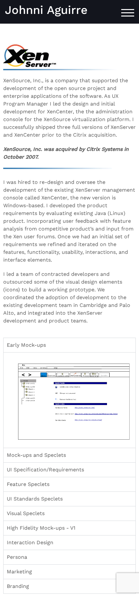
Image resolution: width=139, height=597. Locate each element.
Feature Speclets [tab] (28, 484)
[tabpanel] (69, 400)
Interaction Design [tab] (30, 542)
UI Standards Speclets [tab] (35, 499)
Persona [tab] (17, 557)
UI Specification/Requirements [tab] (45, 470)
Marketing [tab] (19, 572)
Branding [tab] (18, 586)
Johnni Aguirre (46, 10)
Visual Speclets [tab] (26, 513)
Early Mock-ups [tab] (26, 345)
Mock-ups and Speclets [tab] (36, 455)
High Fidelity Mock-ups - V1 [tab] (41, 528)
